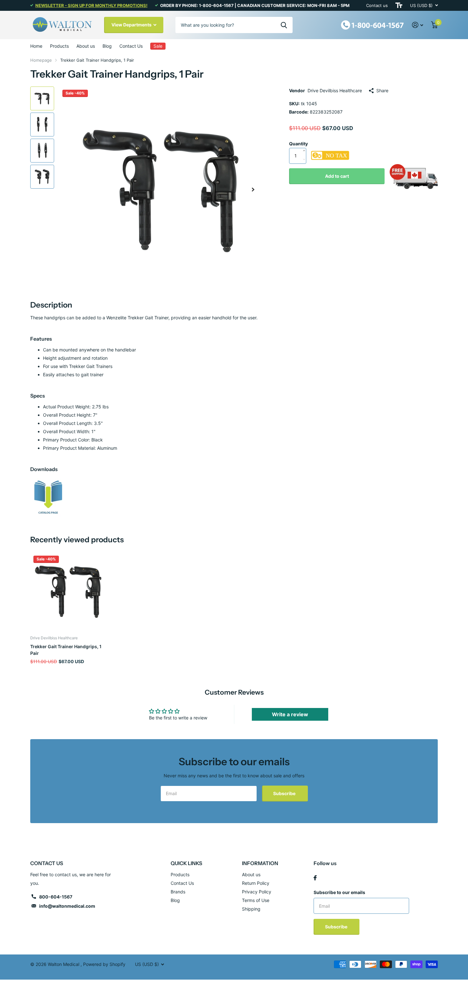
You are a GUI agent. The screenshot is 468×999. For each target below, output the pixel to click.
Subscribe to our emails (339, 892)
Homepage (41, 60)
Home (36, 46)
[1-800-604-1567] (372, 24)
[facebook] (315, 877)
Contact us (377, 5)
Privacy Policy (256, 891)
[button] (253, 189)
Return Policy (255, 883)
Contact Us (131, 46)
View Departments (131, 24)
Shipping (251, 909)
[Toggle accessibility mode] (398, 5)
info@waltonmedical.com (67, 906)
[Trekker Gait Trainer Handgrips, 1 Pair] (48, 497)
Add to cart (337, 176)
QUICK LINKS (186, 863)
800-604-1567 (55, 896)
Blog (107, 46)
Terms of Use (255, 900)
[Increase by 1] (305, 144)
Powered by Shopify (104, 964)
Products (59, 46)
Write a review (290, 714)
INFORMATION (260, 863)
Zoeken (284, 25)
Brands (178, 891)
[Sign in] (417, 25)
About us (85, 46)
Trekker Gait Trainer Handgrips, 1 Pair (66, 650)
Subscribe (284, 793)
